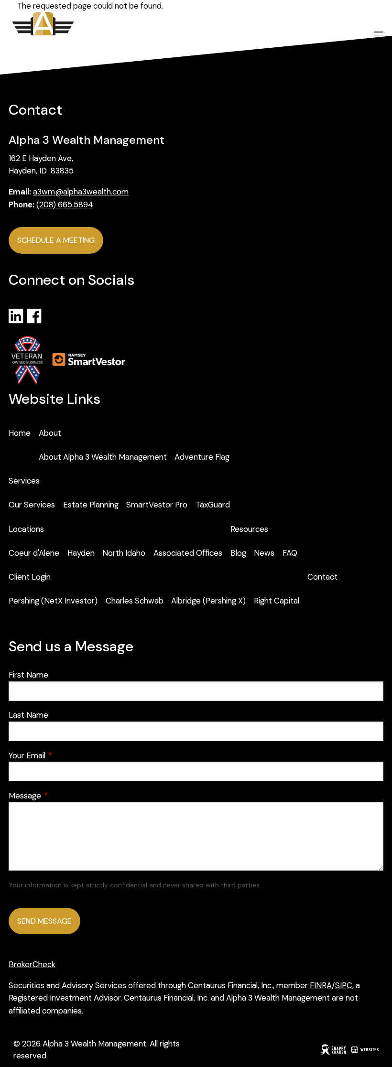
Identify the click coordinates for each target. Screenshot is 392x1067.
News (264, 553)
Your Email (64, 755)
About (50, 433)
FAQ (290, 553)
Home (20, 433)
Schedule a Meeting (56, 240)
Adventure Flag (201, 457)
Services (24, 480)
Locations (26, 529)
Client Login (30, 576)
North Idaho (123, 553)
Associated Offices (187, 553)
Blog (238, 553)
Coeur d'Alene (34, 553)
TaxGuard (213, 504)
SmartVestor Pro (156, 504)
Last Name (28, 715)
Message (62, 795)
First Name (28, 674)
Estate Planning (91, 504)
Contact (322, 576)
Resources (249, 529)
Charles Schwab (134, 600)
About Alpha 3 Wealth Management (103, 457)
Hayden (81, 553)
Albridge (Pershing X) (208, 600)
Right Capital (276, 600)
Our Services (32, 504)
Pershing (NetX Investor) (53, 600)
